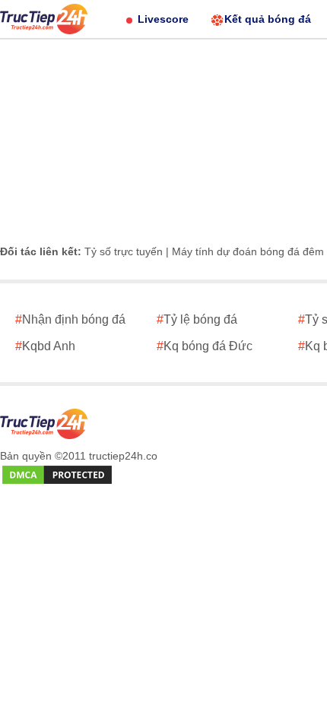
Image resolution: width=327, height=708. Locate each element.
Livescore (163, 19)
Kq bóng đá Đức (204, 346)
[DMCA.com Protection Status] (57, 475)
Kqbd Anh (45, 346)
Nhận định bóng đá (70, 319)
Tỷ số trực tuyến (123, 251)
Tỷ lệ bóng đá (197, 319)
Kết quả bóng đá (267, 19)
